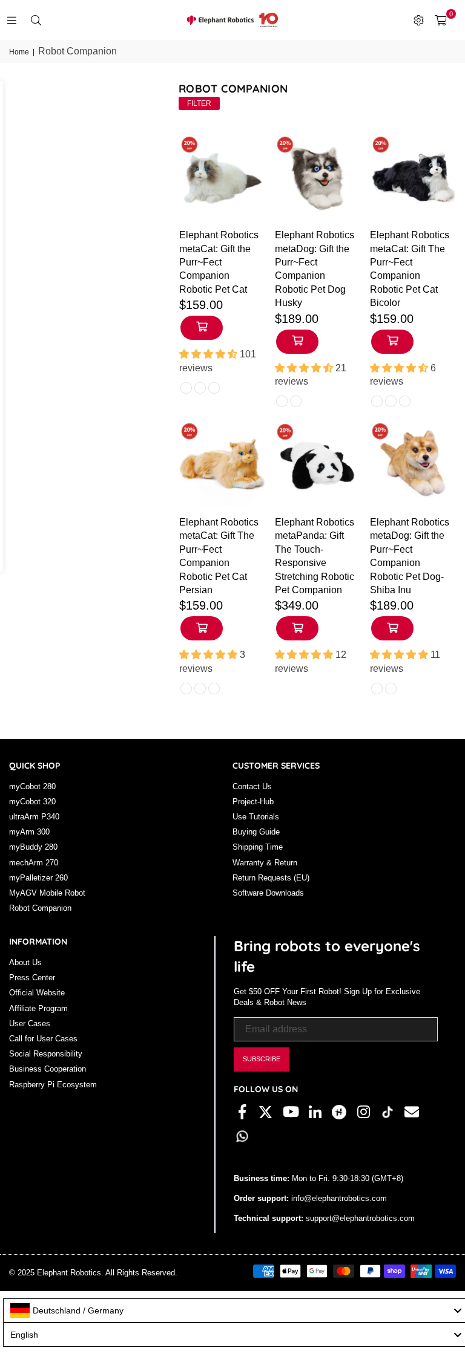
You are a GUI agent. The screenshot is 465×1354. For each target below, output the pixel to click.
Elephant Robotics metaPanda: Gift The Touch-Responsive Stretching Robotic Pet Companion (314, 556)
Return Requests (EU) (270, 877)
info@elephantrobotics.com (338, 1198)
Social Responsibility (45, 1053)
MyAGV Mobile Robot (47, 892)
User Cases (29, 1023)
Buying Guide (256, 831)
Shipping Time (257, 846)
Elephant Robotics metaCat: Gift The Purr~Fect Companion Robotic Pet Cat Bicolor (409, 269)
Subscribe (261, 1059)
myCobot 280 (32, 786)
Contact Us (252, 786)
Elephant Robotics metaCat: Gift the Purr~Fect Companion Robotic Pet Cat (219, 262)
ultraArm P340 (34, 816)
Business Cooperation (47, 1068)
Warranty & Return (264, 862)
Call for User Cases (43, 1038)
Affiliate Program (38, 1008)
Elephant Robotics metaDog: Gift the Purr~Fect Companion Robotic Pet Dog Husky (314, 269)
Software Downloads (268, 892)
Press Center (32, 977)
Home (19, 52)
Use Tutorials (255, 816)
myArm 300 (29, 831)
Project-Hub (253, 801)
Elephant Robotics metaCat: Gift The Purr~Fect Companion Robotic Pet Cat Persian (219, 556)
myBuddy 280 (33, 846)
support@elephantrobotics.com (359, 1218)
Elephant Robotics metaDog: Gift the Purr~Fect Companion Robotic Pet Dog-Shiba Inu (409, 556)
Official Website (37, 992)
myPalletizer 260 (38, 877)
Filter (199, 103)
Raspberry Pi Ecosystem (53, 1084)
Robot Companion (40, 908)
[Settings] (418, 20)
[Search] (36, 20)
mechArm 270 (33, 862)
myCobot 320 (32, 801)
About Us (25, 962)
